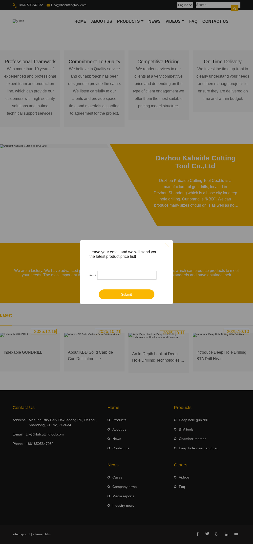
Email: (92, 275)
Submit (126, 294)
